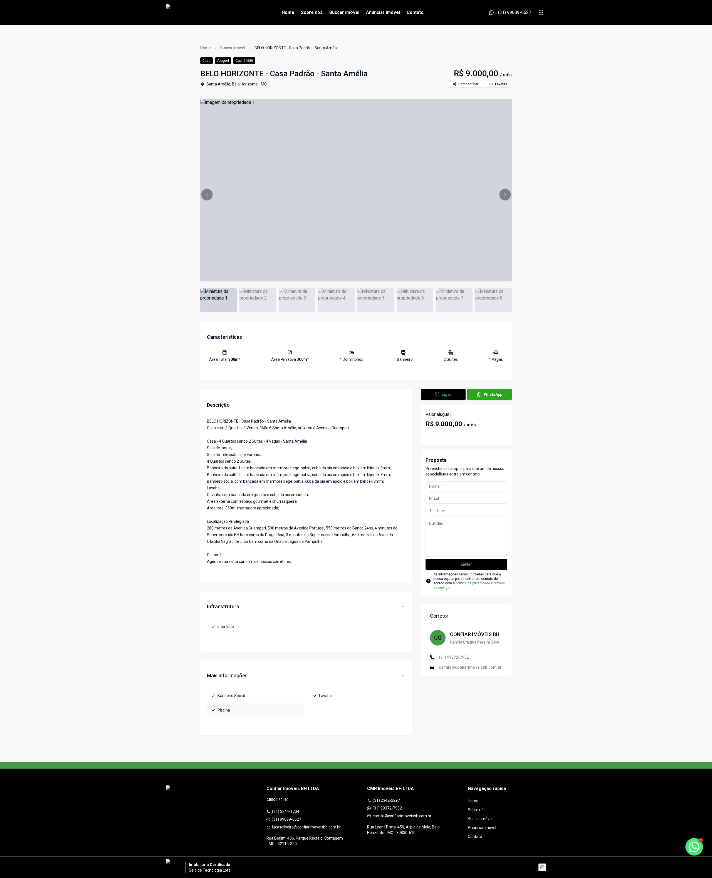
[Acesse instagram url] (542, 867)
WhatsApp (493, 394)
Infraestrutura (223, 606)
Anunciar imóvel (383, 12)
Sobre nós (312, 12)
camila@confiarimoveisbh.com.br (402, 816)
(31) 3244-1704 (285, 811)
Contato (415, 12)
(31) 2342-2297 (386, 800)
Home (288, 12)
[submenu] (541, 12)
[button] (206, 194)
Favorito (501, 84)
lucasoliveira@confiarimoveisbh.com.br (306, 827)
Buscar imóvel (344, 12)
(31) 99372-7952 (387, 808)
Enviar (466, 564)
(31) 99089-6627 (286, 819)
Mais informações (227, 675)
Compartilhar (468, 84)
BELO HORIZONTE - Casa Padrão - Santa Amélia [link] (296, 48)
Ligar (446, 394)
